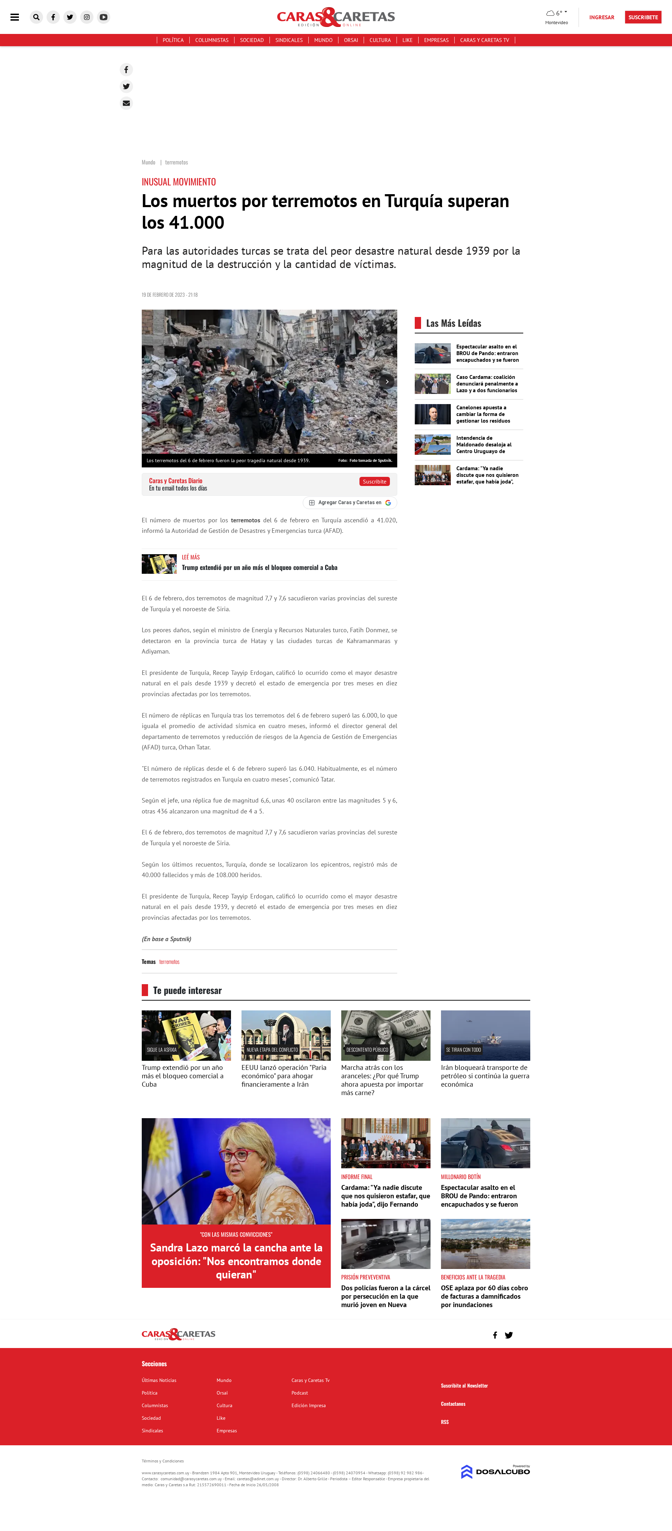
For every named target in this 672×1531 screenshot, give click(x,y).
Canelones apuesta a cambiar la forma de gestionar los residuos (483, 414)
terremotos (169, 961)
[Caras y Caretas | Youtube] (103, 17)
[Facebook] (126, 69)
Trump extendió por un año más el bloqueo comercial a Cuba (259, 567)
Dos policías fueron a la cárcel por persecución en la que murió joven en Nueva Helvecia (385, 1300)
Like (407, 40)
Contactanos (453, 1403)
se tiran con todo (463, 1049)
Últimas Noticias (159, 1380)
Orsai (351, 40)
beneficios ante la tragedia (473, 1277)
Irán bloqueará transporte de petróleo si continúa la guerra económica (485, 1076)
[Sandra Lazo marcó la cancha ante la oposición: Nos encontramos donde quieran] (236, 1171)
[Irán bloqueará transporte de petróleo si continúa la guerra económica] (485, 1058)
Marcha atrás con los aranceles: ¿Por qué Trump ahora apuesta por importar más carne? (382, 1080)
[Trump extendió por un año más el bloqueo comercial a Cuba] (159, 567)
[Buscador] (36, 17)
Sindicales (289, 40)
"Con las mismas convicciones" (236, 1234)
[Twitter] (126, 86)
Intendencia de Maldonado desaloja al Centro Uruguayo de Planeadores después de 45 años (485, 451)
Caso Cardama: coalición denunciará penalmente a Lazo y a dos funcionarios (487, 383)
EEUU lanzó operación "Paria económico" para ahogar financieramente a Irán (284, 1076)
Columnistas (212, 40)
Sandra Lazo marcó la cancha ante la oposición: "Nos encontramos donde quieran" (236, 1261)
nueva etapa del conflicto (272, 1049)
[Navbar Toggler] (19, 17)
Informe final (356, 1176)
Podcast (300, 1393)
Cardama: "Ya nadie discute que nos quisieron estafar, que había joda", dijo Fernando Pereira (487, 478)
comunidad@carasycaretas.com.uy (191, 1478)
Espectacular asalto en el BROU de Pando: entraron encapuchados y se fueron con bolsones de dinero (487, 356)
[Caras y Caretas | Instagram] (86, 17)
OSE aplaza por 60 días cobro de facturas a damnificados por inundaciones (484, 1296)
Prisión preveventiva (365, 1277)
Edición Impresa (309, 1405)
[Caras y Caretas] (178, 1339)
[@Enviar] (126, 103)
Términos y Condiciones (163, 1460)
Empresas (436, 40)
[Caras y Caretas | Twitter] (70, 17)
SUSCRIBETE (643, 17)
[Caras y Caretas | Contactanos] (522, 1334)
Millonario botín (461, 1176)
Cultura (380, 40)
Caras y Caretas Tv (484, 40)
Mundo (323, 40)
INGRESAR (602, 17)
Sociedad (252, 40)
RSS (445, 1421)
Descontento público (367, 1049)
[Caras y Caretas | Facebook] (53, 17)
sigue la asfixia (162, 1049)
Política (173, 40)
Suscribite (374, 481)
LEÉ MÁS (191, 557)
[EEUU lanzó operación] (286, 1058)
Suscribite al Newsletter (464, 1385)
